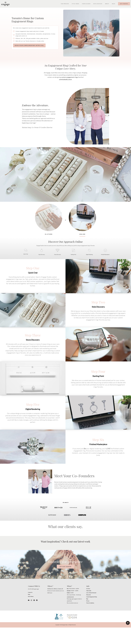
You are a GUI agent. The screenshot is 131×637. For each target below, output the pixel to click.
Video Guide (88, 590)
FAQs (29, 594)
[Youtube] (28, 600)
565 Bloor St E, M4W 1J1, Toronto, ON (55, 588)
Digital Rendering (89, 254)
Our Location (97, 3)
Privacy (87, 600)
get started (124, 3)
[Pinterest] (34, 600)
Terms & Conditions (90, 603)
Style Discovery (41, 254)
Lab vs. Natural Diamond (91, 592)
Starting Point (73, 254)
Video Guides (86, 3)
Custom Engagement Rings (91, 596)
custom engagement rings (69, 77)
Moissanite (88, 594)
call (35, 589)
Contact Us (30, 592)
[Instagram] (31, 600)
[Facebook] (36, 600)
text (37, 589)
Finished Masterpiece (105, 254)
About (107, 3)
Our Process (65, 3)
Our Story (88, 588)
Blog (113, 3)
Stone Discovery (57, 254)
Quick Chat (25, 254)
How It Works (31, 596)
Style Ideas (75, 3)
